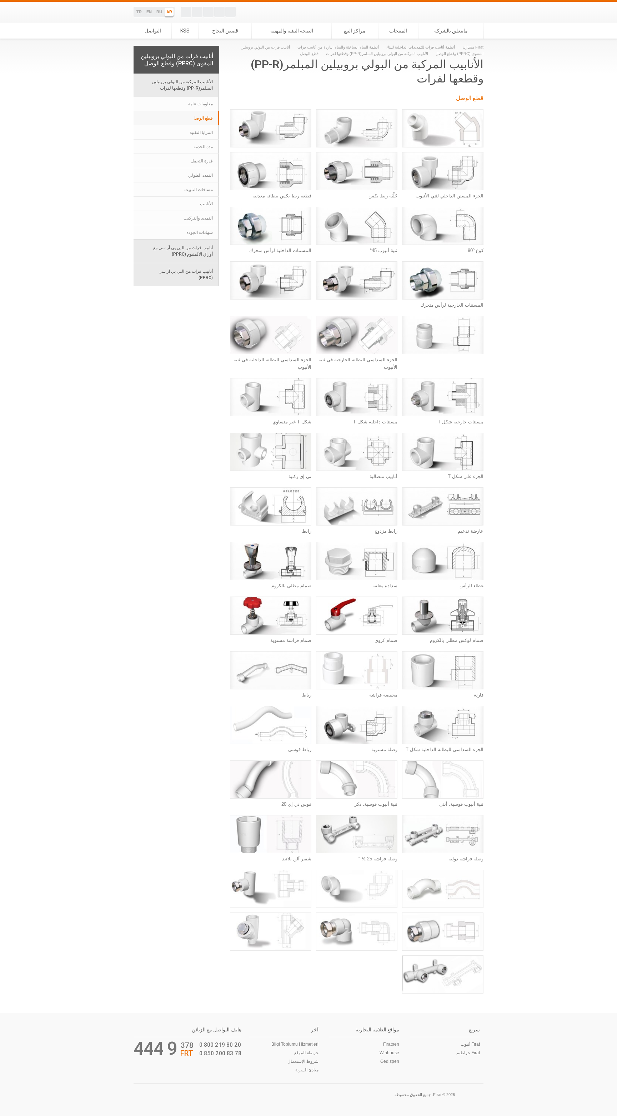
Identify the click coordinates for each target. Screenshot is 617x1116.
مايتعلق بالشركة (451, 30)
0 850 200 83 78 (220, 1053)
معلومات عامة (200, 103)
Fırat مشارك (472, 47)
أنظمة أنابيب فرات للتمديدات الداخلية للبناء (420, 47)
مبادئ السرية (306, 1069)
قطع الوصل (202, 118)
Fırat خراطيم (468, 1052)
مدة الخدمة (203, 146)
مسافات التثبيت (198, 189)
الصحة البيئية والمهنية (291, 30)
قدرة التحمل (202, 161)
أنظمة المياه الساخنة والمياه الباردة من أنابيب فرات (338, 47)
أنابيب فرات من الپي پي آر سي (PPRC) (186, 274)
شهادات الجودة (199, 232)
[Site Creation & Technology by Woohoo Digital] (144, 1094)
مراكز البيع (355, 30)
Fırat (459, 12)
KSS (185, 30)
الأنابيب (206, 203)
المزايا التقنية (201, 132)
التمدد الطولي (200, 175)
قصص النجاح (225, 30)
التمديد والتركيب (198, 218)
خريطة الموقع (306, 1052)
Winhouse (389, 1052)
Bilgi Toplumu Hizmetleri (294, 1044)
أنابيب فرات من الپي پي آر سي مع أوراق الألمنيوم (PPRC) (183, 251)
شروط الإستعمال (302, 1061)
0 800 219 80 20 (220, 1044)
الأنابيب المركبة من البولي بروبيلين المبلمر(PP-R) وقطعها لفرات (376, 53)
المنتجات (398, 30)
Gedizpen (389, 1061)
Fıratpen (391, 1044)
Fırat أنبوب (470, 1044)
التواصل (153, 30)
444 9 (155, 1048)
